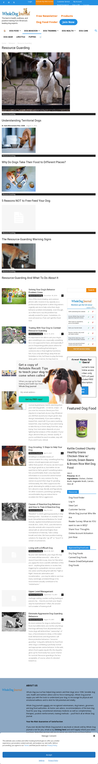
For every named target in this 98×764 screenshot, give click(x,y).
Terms (26, 745)
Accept (49, 755)
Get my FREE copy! (33, 399)
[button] (94, 736)
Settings (41, 760)
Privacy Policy (52, 745)
